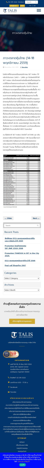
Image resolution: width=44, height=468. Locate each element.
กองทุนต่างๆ (22, 451)
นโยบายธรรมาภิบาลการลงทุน (22, 402)
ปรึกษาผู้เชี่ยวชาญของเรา (22, 321)
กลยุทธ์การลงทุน (22, 448)
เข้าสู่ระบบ (13, 6)
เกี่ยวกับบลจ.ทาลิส (22, 445)
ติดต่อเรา (21, 2)
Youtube (13, 392)
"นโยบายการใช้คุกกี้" (23, 461)
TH (30, 6)
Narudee (25, 67)
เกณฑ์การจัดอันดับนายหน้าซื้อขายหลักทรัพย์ (22, 417)
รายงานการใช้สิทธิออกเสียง (22, 420)
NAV (22, 6)
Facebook (13, 387)
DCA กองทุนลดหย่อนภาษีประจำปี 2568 (20, 260)
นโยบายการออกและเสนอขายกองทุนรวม (22, 411)
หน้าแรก (22, 442)
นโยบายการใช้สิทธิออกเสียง (22, 414)
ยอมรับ (22, 465)
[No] (41, 460)
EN (34, 6)
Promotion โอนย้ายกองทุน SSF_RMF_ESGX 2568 (15, 247)
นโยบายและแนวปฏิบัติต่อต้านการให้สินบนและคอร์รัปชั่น (22, 408)
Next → (36, 218)
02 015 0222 (12, 2)
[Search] (38, 225)
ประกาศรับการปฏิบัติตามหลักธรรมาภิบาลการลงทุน (22, 405)
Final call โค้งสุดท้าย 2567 (15, 265)
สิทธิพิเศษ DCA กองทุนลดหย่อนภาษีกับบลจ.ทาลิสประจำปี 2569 (20, 239)
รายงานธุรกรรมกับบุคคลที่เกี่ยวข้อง (22, 423)
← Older (8, 218)
